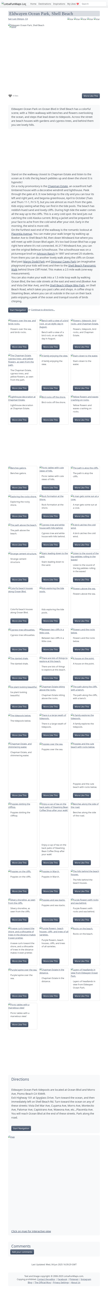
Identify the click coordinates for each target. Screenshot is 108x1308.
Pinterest (73, 1279)
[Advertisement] (54, 149)
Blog (30, 1282)
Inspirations (59, 3)
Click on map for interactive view (31, 1231)
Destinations (44, 3)
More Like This (91, 95)
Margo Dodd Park (34, 261)
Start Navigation (18, 310)
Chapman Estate (58, 186)
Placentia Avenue (21, 234)
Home (33, 3)
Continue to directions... (43, 309)
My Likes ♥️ (73, 3)
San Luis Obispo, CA (18, 18)
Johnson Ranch (46, 253)
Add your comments (22, 1251)
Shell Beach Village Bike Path (67, 285)
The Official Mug (43, 1282)
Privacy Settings (61, 1282)
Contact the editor (46, 1279)
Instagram (86, 1279)
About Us (75, 1282)
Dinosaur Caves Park (63, 261)
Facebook (62, 1279)
